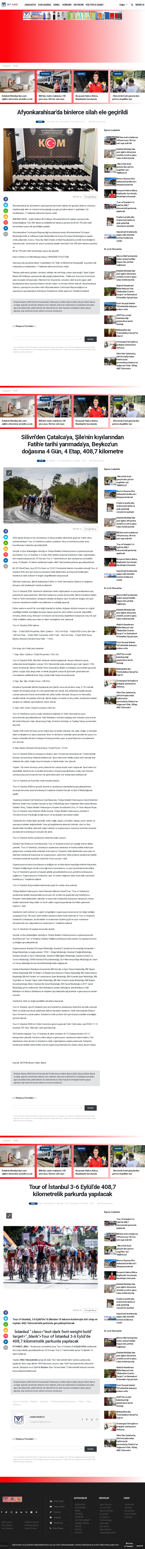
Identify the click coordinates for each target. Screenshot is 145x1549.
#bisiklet (34, 1401)
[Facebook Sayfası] (2, 1512)
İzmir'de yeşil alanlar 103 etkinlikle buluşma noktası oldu (126, 306)
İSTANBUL (18, 1346)
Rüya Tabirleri (130, 1514)
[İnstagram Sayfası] (13, 1512)
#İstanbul (44, 1401)
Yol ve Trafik (105, 1507)
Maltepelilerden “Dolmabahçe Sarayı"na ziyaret (127, 333)
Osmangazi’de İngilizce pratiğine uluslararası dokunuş (127, 345)
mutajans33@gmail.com (40, 1422)
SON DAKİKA (44, 4)
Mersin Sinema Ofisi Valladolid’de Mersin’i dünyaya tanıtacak (126, 182)
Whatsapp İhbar (32, 1525)
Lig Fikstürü (105, 1517)
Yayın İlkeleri (6, 1525)
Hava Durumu (106, 1504)
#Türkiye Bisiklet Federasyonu (63, 1401)
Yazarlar (57, 1512)
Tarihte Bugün (106, 1520)
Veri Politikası (7, 1528)
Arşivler (57, 1517)
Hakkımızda (6, 1522)
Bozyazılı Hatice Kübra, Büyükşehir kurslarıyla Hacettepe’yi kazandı (126, 193)
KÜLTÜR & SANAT (95, 4)
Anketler (128, 1507)
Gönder (90, 339)
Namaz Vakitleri (107, 1511)
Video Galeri (59, 1506)
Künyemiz (58, 1523)
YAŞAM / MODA (82, 1523)
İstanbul (22, 1331)
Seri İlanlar (104, 1526)
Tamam (129, 1546)
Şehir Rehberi (105, 1529)
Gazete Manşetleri (108, 1533)
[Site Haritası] (32, 1512)
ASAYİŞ (78, 1533)
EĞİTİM (78, 1529)
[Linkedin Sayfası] (22, 1512)
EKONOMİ (79, 4)
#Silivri (81, 1401)
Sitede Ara (129, 1504)
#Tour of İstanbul (20, 1401)
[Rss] (27, 1512)
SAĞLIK (78, 1526)
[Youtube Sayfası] (18, 1512)
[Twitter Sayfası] (7, 1512)
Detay (130, 1543)
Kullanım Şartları (32, 1522)
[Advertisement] (72, 41)
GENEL (56, 4)
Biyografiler (130, 1511)
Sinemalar (104, 1523)
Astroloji (128, 1517)
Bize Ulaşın (58, 1528)
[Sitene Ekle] (38, 1512)
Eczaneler (104, 1514)
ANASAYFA (30, 4)
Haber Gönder (31, 1528)
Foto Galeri (58, 1501)
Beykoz (45, 1367)
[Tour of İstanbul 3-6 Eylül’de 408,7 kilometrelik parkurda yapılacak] (50, 1257)
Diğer (123, 4)
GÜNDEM (66, 4)
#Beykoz (17, 1404)
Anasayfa (7, 66)
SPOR (15, 391)
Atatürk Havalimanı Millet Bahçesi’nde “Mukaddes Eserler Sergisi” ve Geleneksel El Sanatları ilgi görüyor (127, 291)
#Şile (88, 1401)
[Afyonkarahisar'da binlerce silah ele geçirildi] (50, 160)
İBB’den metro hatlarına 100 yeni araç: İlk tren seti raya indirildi (127, 140)
